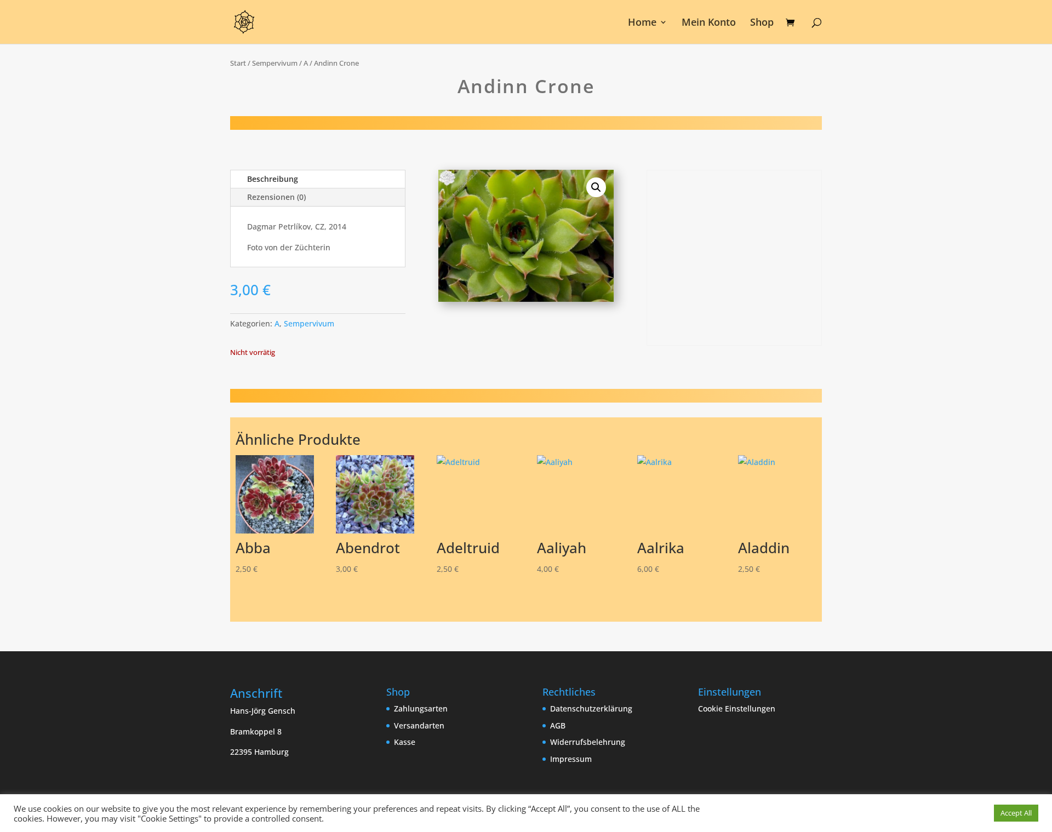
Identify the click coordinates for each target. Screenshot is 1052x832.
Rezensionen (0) (276, 197)
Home (642, 23)
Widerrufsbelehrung (587, 742)
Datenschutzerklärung (591, 708)
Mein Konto (709, 23)
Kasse (404, 742)
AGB (557, 725)
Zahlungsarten (421, 708)
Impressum (571, 759)
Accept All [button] (1016, 813)
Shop (762, 23)
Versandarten (419, 725)
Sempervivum (275, 63)
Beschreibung (272, 179)
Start (238, 63)
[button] (596, 187)
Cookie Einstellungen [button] (736, 708)
